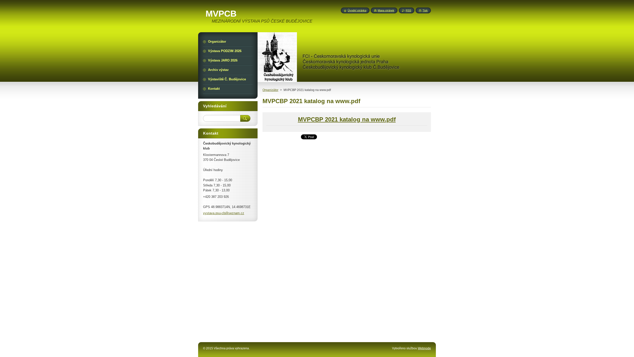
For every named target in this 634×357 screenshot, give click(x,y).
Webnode (424, 348)
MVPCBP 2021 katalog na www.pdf (347, 119)
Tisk (425, 10)
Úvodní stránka (357, 10)
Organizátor (270, 90)
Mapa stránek (386, 10)
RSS (408, 10)
